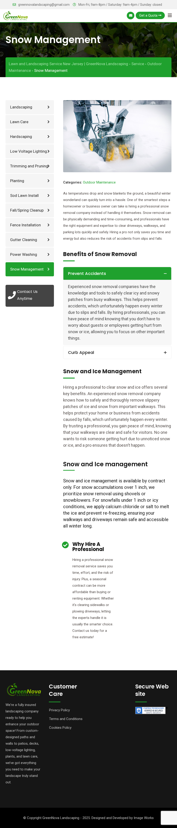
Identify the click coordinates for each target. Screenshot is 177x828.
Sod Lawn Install (24, 195)
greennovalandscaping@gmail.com (44, 4)
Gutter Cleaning (23, 239)
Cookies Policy (60, 728)
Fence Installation (25, 225)
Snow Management (27, 269)
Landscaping (21, 107)
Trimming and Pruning (29, 166)
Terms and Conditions (66, 719)
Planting (17, 180)
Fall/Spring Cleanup (27, 210)
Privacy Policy (59, 710)
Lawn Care (19, 122)
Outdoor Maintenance (99, 182)
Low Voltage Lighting (28, 151)
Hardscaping (21, 136)
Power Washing (23, 254)
